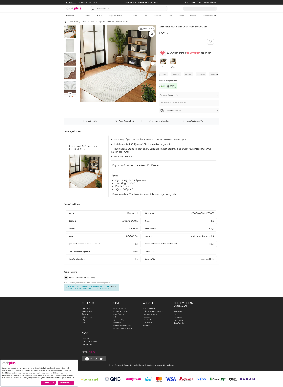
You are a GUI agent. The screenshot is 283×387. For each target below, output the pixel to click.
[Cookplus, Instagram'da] (92, 359)
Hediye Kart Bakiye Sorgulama (122, 328)
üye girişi (113, 286)
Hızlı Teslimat (147, 323)
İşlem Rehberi (117, 323)
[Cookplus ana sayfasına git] (88, 352)
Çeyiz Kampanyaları (88, 344)
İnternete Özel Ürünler (150, 314)
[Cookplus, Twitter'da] (96, 359)
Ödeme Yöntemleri (119, 314)
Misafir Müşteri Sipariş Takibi (122, 326)
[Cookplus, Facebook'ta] (87, 359)
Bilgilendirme (178, 312)
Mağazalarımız (87, 317)
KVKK (176, 314)
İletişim (84, 320)
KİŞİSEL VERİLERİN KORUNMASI (183, 305)
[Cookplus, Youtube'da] (101, 359)
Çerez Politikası (179, 320)
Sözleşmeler (178, 317)
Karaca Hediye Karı (149, 308)
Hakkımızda (86, 308)
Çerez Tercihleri (179, 323)
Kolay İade (146, 326)
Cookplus (88, 303)
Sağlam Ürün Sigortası (120, 320)
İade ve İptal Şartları (119, 308)
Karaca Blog (86, 339)
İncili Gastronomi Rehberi (90, 341)
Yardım (115, 317)
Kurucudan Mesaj (87, 311)
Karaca (84, 323)
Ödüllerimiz (85, 314)
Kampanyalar (147, 317)
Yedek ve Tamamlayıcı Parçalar (153, 311)
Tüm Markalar (147, 320)
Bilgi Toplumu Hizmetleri (120, 311)
